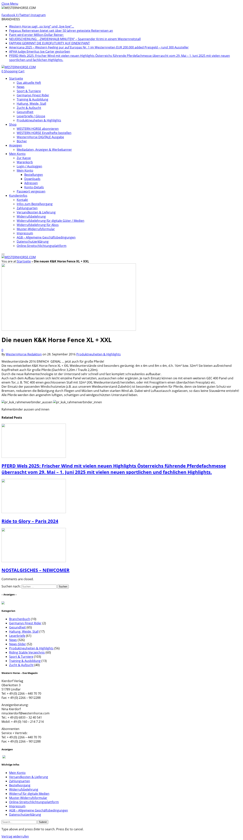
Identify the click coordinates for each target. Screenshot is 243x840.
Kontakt (22, 200)
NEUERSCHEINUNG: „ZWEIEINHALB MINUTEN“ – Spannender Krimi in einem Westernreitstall (75, 39)
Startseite (16, 78)
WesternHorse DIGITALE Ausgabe (40, 137)
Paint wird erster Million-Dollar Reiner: (36, 35)
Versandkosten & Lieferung (36, 212)
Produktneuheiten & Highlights (39, 120)
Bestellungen (33, 175)
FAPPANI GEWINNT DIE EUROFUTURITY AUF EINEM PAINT (49, 43)
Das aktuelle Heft (29, 83)
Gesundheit (25, 112)
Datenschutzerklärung (33, 241)
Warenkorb (25, 162)
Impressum (25, 233)
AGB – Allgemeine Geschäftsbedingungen (46, 237)
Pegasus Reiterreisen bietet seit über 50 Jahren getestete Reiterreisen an (61, 31)
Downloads (32, 179)
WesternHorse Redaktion (24, 354)
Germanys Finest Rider (33, 95)
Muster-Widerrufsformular (36, 229)
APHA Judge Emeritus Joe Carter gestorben (39, 51)
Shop (13, 124)
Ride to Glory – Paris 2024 (30, 521)
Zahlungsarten (27, 208)
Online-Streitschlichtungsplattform (41, 246)
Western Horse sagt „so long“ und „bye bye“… (41, 26)
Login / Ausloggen (29, 166)
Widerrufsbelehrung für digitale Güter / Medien (50, 221)
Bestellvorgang (19, 785)
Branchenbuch (19, 619)
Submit (43, 822)
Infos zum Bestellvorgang (35, 204)
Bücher (22, 141)
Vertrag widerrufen (15, 836)
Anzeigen (15, 145)
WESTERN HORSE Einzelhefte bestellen (44, 133)
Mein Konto (17, 154)
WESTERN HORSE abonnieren (38, 129)
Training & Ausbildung (32, 99)
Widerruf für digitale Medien (29, 794)
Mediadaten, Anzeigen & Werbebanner (44, 149)
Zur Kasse (24, 158)
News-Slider (17, 644)
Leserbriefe (17, 636)
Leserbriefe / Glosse (31, 116)
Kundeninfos (18, 195)
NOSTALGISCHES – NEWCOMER (35, 570)
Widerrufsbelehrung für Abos (38, 225)
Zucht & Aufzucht (29, 108)
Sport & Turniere (29, 91)
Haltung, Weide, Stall (31, 103)
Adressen (31, 183)
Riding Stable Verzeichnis (27, 652)
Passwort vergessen (31, 191)
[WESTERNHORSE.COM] (19, 67)
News (20, 87)
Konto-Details (34, 187)
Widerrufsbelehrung (31, 216)
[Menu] (3, 254)
